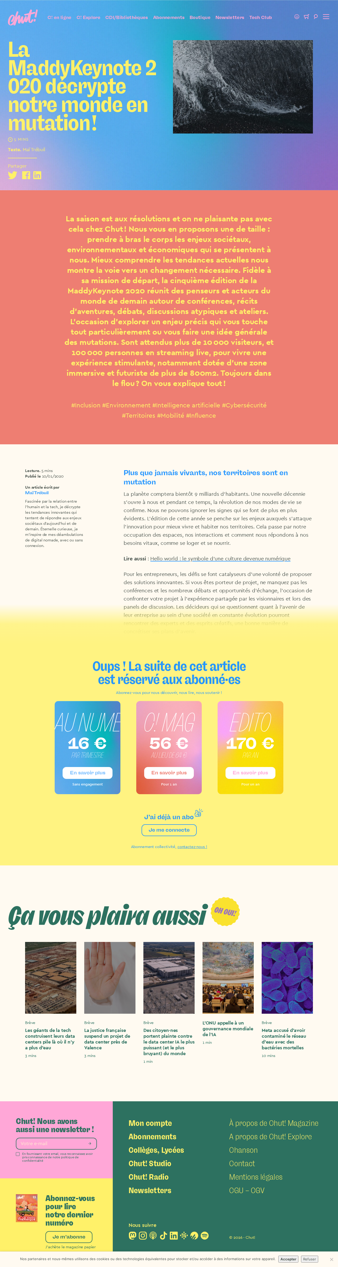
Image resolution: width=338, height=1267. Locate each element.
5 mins (47, 471)
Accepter (288, 1259)
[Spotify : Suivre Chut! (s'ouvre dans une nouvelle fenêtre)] (205, 1237)
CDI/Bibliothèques (126, 17)
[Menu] (325, 17)
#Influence (201, 416)
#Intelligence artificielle (186, 405)
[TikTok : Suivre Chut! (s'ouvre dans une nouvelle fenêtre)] (163, 1237)
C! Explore (88, 17)
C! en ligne (60, 17)
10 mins (268, 1056)
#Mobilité (170, 416)
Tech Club (260, 17)
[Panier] (306, 17)
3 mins (30, 1056)
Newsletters (230, 17)
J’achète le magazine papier (70, 1247)
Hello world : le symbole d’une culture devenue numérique (220, 558)
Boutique (200, 17)
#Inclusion (86, 405)
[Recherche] (315, 17)
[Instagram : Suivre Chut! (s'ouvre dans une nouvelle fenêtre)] (143, 1237)
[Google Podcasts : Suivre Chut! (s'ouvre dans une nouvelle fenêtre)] (184, 1237)
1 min (148, 1062)
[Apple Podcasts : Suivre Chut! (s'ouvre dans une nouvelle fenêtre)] (153, 1237)
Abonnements (169, 17)
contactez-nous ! (192, 847)
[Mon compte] (296, 17)
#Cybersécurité (244, 405)
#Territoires (138, 416)
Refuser (309, 1259)
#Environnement (126, 405)
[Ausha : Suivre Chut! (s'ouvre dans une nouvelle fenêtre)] (194, 1237)
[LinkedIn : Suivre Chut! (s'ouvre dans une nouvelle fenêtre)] (174, 1237)
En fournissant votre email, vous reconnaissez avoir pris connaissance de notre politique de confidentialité (57, 1157)
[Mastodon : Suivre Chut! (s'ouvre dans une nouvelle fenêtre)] (133, 1237)
